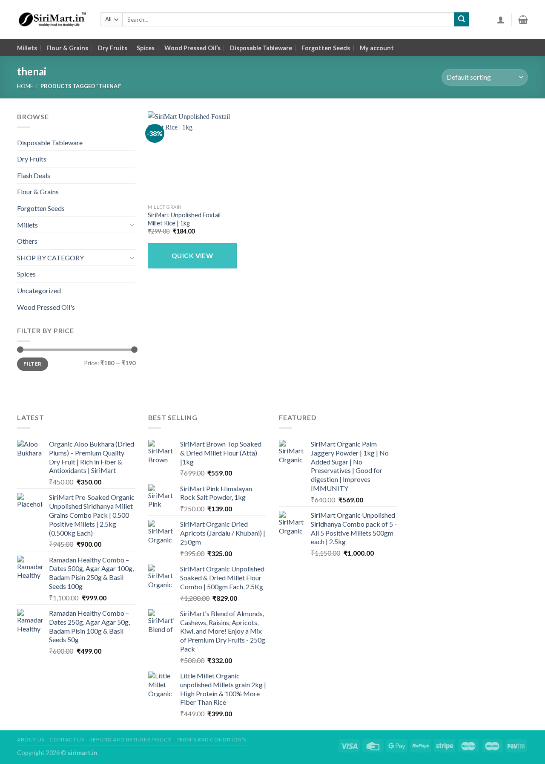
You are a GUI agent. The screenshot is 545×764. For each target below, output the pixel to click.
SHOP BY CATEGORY (50, 258)
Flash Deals (33, 175)
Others (27, 241)
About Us (30, 739)
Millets (27, 48)
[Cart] (523, 19)
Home (25, 86)
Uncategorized (39, 290)
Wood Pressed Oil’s (192, 48)
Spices (146, 48)
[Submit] (461, 19)
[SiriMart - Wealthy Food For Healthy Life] (52, 20)
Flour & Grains (67, 48)
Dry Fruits (112, 48)
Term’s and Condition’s (211, 739)
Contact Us (66, 739)
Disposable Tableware (261, 48)
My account (377, 48)
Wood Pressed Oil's (46, 307)
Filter (32, 363)
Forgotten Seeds (325, 48)
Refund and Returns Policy (130, 739)
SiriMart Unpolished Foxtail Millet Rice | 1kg (184, 219)
